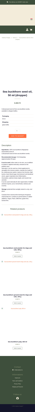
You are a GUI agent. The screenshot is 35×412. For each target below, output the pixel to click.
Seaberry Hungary (6, 37)
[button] (3, 29)
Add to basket (17, 136)
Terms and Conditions (17, 380)
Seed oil (15, 37)
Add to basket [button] (17, 256)
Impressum (17, 377)
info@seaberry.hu (18, 370)
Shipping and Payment (17, 386)
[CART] (31, 30)
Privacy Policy (17, 383)
